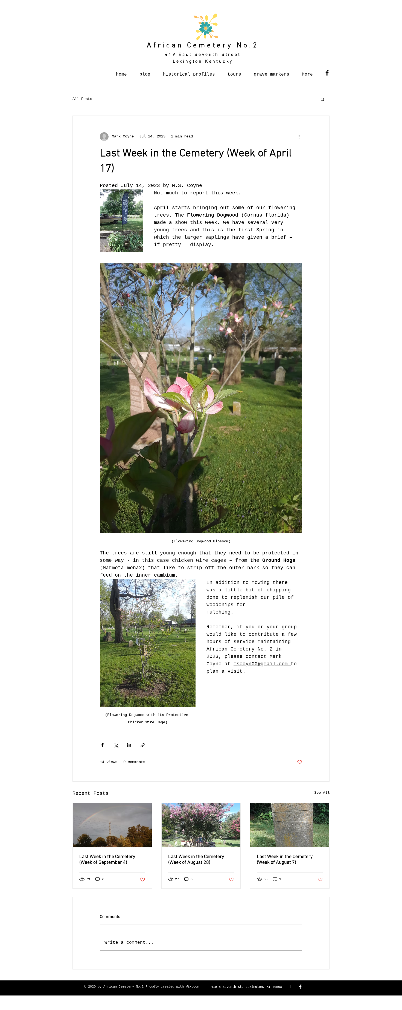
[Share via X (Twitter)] (115, 745)
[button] (322, 99)
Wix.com (192, 987)
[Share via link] (142, 745)
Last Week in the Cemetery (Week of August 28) (196, 859)
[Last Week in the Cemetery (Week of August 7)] (289, 825)
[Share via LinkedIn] (129, 745)
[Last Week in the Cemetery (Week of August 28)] (201, 825)
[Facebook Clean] (300, 987)
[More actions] (299, 136)
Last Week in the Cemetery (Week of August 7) (285, 859)
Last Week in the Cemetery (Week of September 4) (107, 859)
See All (322, 792)
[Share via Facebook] (102, 745)
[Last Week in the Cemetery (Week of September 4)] (112, 825)
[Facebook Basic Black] (327, 73)
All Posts (82, 99)
